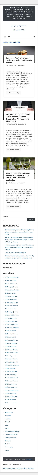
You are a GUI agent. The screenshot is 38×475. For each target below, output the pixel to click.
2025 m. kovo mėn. (10, 330)
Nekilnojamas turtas (18, 16)
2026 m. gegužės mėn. (11, 287)
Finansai (7, 9)
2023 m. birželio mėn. (11, 396)
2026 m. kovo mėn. (10, 293)
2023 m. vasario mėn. (11, 403)
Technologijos (29, 11)
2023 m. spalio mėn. (11, 384)
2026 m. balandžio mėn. (12, 290)
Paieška (5, 216)
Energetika (10, 14)
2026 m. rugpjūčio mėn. (12, 277)
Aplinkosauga (19, 14)
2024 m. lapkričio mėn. (11, 343)
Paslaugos (29, 16)
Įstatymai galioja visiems (19, 26)
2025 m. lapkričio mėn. (11, 305)
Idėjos (8, 16)
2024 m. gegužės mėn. (11, 362)
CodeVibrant (29, 459)
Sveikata (15, 18)
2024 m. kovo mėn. (10, 368)
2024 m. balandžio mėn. (12, 365)
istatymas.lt (22, 65)
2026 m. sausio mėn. (11, 299)
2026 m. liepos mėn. (11, 280)
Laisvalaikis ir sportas (11, 11)
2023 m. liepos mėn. (11, 393)
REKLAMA (23, 18)
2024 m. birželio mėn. (11, 359)
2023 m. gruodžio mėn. (11, 377)
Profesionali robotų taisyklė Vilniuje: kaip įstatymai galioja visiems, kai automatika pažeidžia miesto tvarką (19, 232)
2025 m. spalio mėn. (11, 309)
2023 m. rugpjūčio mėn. (12, 390)
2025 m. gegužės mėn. (11, 324)
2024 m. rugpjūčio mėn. (12, 352)
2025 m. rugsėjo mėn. (11, 312)
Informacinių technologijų (25, 9)
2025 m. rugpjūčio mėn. (12, 315)
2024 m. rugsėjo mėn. (11, 349)
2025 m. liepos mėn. (11, 318)
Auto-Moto (28, 14)
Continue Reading (14, 93)
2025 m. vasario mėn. (11, 334)
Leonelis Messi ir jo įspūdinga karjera (15, 252)
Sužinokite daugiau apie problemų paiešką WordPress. (18, 468)
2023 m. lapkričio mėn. (11, 381)
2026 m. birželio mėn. (11, 283)
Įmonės (14, 9)
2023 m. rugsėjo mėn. (11, 387)
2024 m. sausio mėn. (11, 374)
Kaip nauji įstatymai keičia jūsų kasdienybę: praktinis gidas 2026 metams (19, 60)
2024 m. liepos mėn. (11, 356)
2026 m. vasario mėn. (11, 296)
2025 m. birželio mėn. (11, 321)
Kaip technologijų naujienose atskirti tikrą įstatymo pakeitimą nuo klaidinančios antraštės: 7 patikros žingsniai (19, 247)
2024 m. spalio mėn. (11, 346)
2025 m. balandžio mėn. (12, 327)
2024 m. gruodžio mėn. (11, 340)
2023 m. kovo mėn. (10, 399)
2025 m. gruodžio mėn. (11, 302)
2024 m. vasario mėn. (11, 371)
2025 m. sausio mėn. (11, 337)
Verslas (21, 11)
